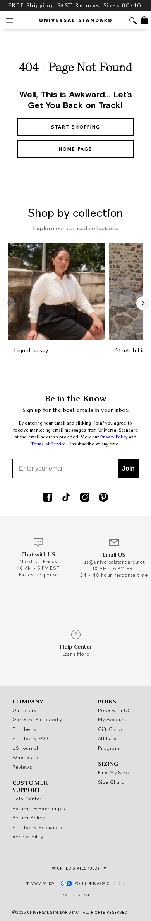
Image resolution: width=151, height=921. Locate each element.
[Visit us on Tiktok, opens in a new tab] (66, 498)
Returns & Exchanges (38, 808)
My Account (112, 719)
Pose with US (114, 710)
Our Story (24, 710)
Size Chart (111, 781)
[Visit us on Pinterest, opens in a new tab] (103, 498)
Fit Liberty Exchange (37, 827)
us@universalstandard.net (113, 562)
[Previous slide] (8, 303)
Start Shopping (75, 127)
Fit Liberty (24, 729)
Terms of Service (48, 444)
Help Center (27, 798)
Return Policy (28, 817)
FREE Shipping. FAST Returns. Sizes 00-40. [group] (75, 5)
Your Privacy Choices (100, 883)
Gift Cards (111, 729)
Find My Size (113, 772)
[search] (133, 21)
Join (128, 468)
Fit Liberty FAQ (30, 738)
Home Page (75, 149)
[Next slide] (143, 303)
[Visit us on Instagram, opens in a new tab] (84, 498)
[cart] (144, 20)
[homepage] (75, 20)
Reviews (22, 766)
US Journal (25, 747)
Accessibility (27, 836)
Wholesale (25, 757)
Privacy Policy (114, 437)
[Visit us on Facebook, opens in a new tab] (47, 498)
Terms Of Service (75, 894)
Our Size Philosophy (37, 719)
